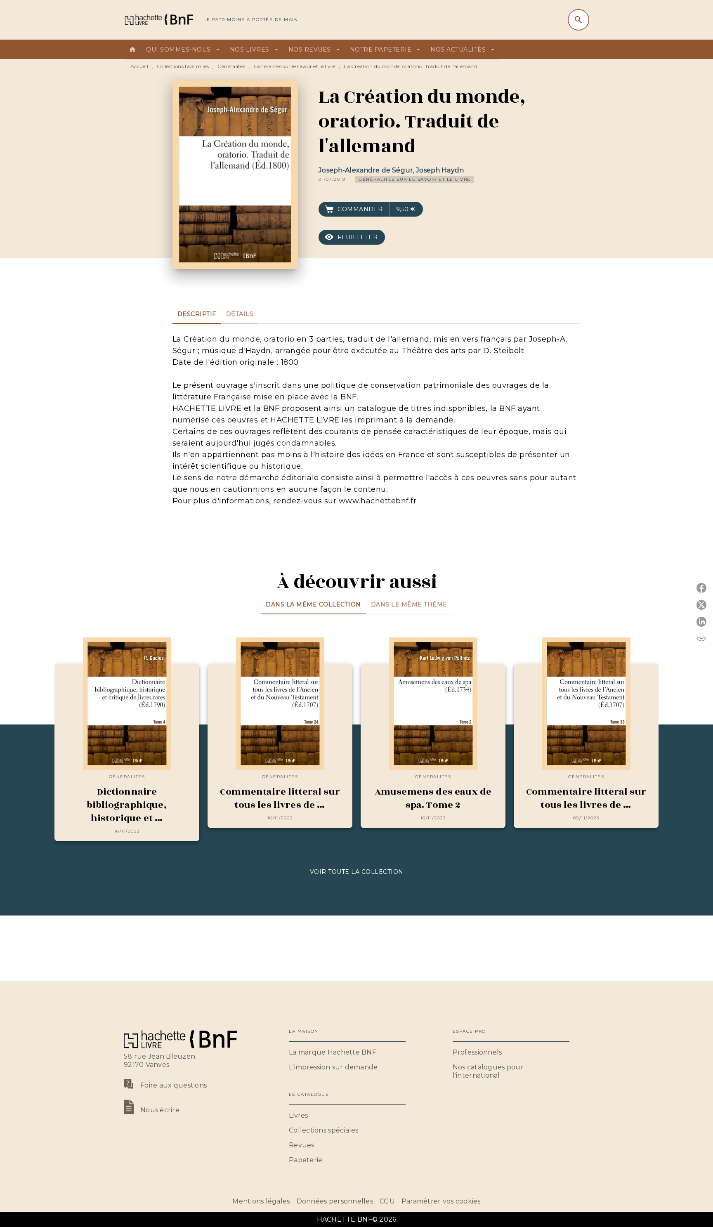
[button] (414, 179)
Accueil (139, 66)
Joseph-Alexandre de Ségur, (367, 170)
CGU (387, 1201)
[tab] (132, 49)
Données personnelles (335, 1201)
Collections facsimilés (183, 66)
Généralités (231, 66)
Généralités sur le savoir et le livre (294, 66)
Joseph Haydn (440, 170)
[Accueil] (158, 19)
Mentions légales (261, 1201)
